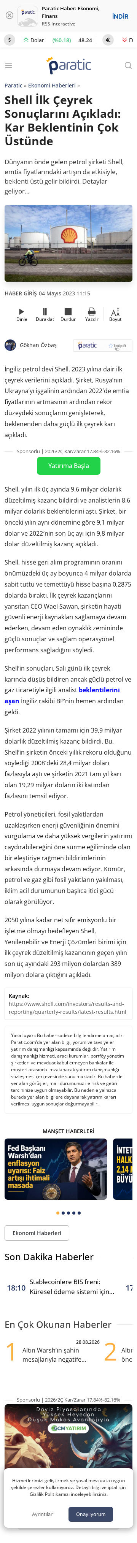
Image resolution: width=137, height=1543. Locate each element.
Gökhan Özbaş (38, 345)
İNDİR (120, 16)
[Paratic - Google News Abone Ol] (102, 348)
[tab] (57, 1213)
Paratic (13, 85)
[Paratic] (68, 66)
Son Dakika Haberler (49, 1256)
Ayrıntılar (42, 1514)
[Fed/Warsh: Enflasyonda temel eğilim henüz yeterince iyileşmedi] (56, 1169)
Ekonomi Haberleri (52, 85)
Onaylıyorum (90, 1514)
